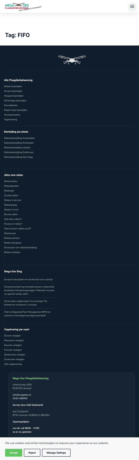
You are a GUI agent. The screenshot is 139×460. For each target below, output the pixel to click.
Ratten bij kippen (13, 242)
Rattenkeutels (11, 186)
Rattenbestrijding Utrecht (17, 147)
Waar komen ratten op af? (17, 228)
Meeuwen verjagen (14, 340)
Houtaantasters (12, 114)
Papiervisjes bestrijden (15, 110)
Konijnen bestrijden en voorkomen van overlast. (28, 279)
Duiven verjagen (12, 335)
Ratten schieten (12, 252)
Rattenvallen (10, 181)
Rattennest (10, 233)
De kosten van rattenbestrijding (20, 247)
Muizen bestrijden (13, 91)
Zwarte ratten (11, 195)
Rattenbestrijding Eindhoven (19, 152)
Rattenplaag (10, 204)
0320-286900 (20, 398)
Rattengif (9, 190)
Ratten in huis (11, 209)
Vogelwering (10, 119)
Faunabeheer (10, 105)
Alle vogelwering (13, 364)
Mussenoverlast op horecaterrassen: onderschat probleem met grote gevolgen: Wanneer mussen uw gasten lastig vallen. (29, 290)
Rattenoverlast (12, 238)
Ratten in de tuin (12, 200)
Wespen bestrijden (14, 95)
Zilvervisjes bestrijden (15, 100)
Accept (14, 453)
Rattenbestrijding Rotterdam (19, 142)
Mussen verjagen (13, 349)
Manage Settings (56, 453)
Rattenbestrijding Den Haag (18, 157)
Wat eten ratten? (13, 219)
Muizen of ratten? (13, 223)
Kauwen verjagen (13, 345)
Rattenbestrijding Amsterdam (19, 138)
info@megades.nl (22, 394)
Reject (32, 453)
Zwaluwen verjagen (14, 359)
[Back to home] (22, 6)
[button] (132, 6)
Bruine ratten (11, 214)
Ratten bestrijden (13, 86)
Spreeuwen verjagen (14, 354)
